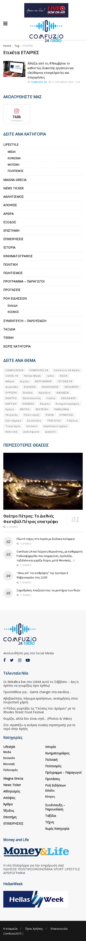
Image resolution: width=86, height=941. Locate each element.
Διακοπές (12, 386)
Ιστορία (9, 247)
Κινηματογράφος (18, 256)
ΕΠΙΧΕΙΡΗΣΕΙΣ (13, 239)
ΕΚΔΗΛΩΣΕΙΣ (50, 386)
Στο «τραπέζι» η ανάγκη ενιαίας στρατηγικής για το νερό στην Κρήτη (39, 727)
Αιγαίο (24, 381)
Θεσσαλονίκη (32, 398)
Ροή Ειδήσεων (15, 298)
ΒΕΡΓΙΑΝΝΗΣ (43, 381)
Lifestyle (11, 144)
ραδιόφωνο (31, 431)
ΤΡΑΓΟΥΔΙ (54, 420)
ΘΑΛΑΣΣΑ (62, 392)
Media (12, 152)
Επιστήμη (11, 230)
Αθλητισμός (13, 196)
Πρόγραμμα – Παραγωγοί (24, 281)
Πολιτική (10, 264)
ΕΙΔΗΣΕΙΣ (30, 386)
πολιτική (11, 431)
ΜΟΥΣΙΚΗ (42, 409)
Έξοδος (9, 222)
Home (7, 46)
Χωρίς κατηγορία (17, 346)
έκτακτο (31, 426)
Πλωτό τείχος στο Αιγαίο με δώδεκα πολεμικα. (46, 539)
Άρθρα (8, 214)
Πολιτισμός (16, 171)
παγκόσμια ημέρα (55, 426)
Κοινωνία (14, 158)
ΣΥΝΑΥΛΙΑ (66, 414)
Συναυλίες (34, 420)
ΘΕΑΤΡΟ (11, 398)
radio (50, 375)
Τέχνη (8, 337)
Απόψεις (10, 205)
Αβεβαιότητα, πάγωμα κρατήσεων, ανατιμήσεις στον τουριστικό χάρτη (40, 700)
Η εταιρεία (10, 929)
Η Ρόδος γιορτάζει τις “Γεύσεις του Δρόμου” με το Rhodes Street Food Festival (39, 710)
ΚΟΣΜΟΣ (28, 403)
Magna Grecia (14, 180)
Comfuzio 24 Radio (67, 370)
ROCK (63, 375)
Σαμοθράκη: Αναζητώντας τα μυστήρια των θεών (48, 590)
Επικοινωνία (59, 929)
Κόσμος (13, 312)
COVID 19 (12, 375)
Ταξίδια (9, 329)
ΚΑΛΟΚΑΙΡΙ (68, 398)
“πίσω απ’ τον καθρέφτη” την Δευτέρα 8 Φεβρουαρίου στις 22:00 (42, 575)
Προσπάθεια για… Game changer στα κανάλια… (37, 692)
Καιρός (45, 403)
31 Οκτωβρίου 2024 (62, 82)
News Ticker (13, 188)
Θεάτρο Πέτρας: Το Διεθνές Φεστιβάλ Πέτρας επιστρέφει (30, 518)
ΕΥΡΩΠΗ (11, 392)
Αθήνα (10, 381)
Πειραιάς (12, 414)
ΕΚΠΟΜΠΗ (72, 386)
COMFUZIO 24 (38, 370)
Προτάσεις (12, 290)
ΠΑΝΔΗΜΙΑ (61, 409)
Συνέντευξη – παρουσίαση (24, 321)
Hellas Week (32, 375)
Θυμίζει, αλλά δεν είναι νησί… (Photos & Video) (37, 718)
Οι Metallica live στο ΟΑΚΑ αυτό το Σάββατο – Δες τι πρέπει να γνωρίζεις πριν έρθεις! (41, 684)
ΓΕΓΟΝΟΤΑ (65, 381)
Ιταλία (51, 398)
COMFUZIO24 (14, 370)
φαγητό (50, 431)
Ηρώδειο (44, 392)
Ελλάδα (13, 306)
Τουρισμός (13, 426)
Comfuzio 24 (39, 82)
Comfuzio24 (11, 933)
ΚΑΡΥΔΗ (11, 403)
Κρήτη (10, 409)
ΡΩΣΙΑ (50, 414)
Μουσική (13, 165)
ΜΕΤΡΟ (25, 409)
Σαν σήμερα (13, 420)
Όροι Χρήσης (34, 929)
